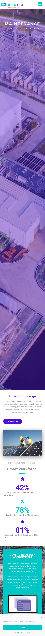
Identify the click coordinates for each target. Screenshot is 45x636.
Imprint (27, 632)
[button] (41, 617)
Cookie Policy (19, 632)
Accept (22, 628)
